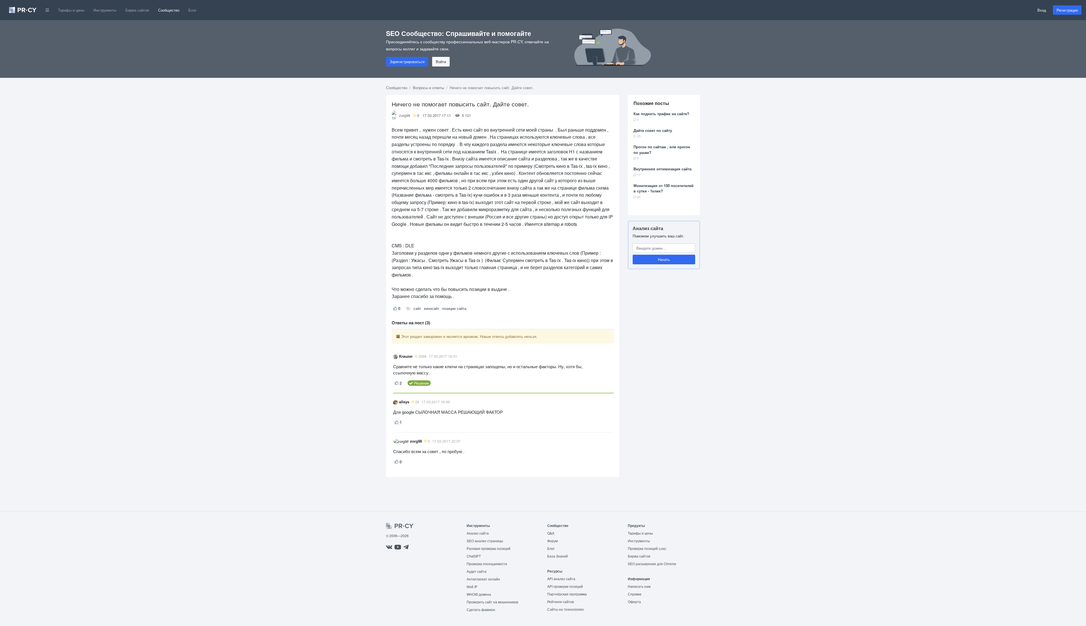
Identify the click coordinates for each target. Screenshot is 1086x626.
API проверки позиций (565, 586)
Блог (192, 10)
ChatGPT (474, 556)
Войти (441, 61)
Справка (634, 593)
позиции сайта (454, 308)
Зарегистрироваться (407, 61)
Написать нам (639, 586)
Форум (552, 540)
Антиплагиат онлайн (483, 578)
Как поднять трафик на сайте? (661, 113)
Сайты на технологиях (565, 609)
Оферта (634, 601)
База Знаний (557, 556)
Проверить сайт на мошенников (492, 601)
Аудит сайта (476, 571)
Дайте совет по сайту (653, 130)
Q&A (550, 533)
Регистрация (1067, 10)
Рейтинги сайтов (560, 601)
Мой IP (472, 586)
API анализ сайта (561, 578)
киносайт (431, 308)
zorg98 (404, 115)
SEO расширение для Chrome (652, 563)
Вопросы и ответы (428, 87)
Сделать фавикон (481, 609)
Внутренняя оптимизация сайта (662, 168)
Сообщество (168, 10)
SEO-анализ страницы (485, 540)
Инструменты (104, 10)
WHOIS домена (479, 594)
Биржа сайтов (137, 10)
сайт (417, 308)
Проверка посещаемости (487, 563)
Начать (664, 259)
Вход (1041, 10)
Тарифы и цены (71, 10)
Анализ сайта (648, 228)
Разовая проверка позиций (488, 548)
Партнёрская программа (567, 593)
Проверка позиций (647, 548)
